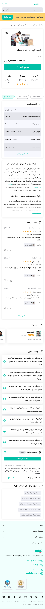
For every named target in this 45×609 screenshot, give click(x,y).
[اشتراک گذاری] (6, 33)
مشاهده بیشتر (36, 213)
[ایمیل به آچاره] (22, 573)
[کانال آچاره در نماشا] (8, 596)
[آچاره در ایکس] (19, 596)
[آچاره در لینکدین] (41, 596)
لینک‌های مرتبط (38, 531)
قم (29, 25)
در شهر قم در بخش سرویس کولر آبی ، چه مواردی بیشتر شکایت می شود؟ (25, 410)
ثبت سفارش (7, 17)
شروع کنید (24, 67)
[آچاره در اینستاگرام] (25, 596)
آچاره (41, 25)
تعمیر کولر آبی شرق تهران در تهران (30, 515)
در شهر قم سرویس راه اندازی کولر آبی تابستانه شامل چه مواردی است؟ (26, 431)
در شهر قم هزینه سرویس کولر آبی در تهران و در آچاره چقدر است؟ (26, 420)
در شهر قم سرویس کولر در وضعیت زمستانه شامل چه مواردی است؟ (25, 442)
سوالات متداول (22, 96)
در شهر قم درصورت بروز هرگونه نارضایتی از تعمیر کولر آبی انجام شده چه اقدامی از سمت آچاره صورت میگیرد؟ (25, 375)
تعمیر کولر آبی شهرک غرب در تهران (30, 504)
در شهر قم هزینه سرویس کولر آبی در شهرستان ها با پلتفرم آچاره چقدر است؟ (25, 399)
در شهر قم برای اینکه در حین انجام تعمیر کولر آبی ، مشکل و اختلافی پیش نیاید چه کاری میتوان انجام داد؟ (25, 361)
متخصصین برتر (37, 96)
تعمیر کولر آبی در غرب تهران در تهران (29, 509)
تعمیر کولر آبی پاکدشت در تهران (31, 498)
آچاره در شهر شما (37, 543)
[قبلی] (43, 97)
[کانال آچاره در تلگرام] (30, 596)
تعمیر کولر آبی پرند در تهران (32, 493)
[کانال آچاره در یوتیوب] (3, 596)
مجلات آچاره (39, 537)
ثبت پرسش (22, 458)
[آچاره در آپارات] (36, 596)
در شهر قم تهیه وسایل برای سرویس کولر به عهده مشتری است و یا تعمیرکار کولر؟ (25, 388)
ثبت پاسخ (11, 477)
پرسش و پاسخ (8, 96)
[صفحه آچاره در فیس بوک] (14, 596)
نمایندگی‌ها (35, 25)
